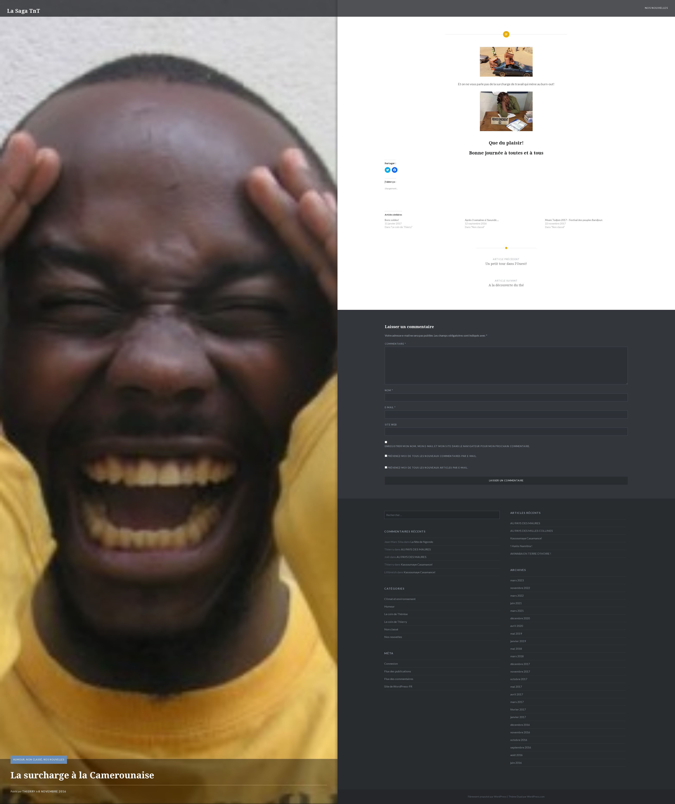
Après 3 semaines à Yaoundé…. (482, 219)
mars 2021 (517, 610)
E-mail (390, 407)
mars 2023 (517, 580)
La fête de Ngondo (421, 541)
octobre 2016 (518, 739)
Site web (391, 424)
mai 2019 (516, 633)
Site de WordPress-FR (398, 686)
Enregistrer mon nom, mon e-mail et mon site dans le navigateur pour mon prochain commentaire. (457, 446)
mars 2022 (517, 595)
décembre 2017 (520, 664)
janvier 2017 (518, 717)
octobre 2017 (518, 679)
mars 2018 (517, 656)
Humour (19, 759)
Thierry (28, 791)
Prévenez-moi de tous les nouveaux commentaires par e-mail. (432, 456)
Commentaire (395, 343)
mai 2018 (516, 648)
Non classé (34, 759)
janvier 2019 (518, 641)
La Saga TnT (23, 10)
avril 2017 (516, 694)
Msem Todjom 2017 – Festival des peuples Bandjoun (573, 219)
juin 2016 (516, 762)
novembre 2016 (520, 732)
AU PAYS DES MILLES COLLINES (531, 530)
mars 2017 (517, 701)
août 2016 (516, 755)
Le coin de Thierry (395, 621)
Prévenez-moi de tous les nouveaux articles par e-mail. (428, 467)
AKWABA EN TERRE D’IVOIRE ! (530, 553)
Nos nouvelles (656, 7)
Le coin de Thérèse (396, 614)
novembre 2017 (520, 671)
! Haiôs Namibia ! (521, 546)
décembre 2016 (520, 724)
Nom (389, 390)
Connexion (391, 663)
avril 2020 (516, 625)
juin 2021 (516, 603)
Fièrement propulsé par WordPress (487, 796)
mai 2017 (516, 686)
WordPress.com (536, 796)
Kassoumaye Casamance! (526, 538)
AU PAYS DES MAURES (525, 523)
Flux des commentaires (398, 678)
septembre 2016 (520, 747)
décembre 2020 (520, 618)
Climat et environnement (400, 598)
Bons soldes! (392, 219)
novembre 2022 (520, 587)
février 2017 (518, 709)
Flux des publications (397, 671)
